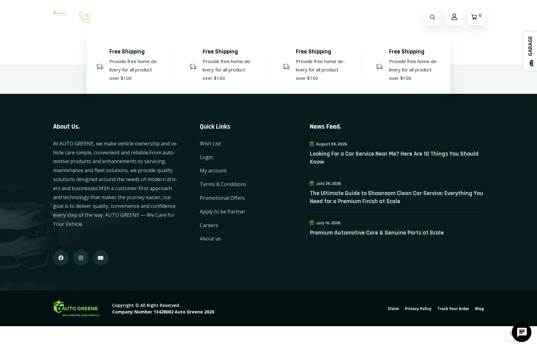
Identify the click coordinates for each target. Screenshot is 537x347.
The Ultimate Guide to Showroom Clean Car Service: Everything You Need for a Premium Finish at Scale (396, 197)
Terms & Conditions (223, 184)
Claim (393, 309)
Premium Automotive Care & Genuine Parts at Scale (377, 233)
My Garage (231, 17)
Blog (479, 309)
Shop (171, 17)
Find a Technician (275, 17)
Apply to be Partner (223, 211)
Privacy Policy (418, 309)
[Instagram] (81, 258)
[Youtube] (100, 258)
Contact (199, 17)
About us (210, 238)
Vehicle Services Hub (379, 17)
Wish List (210, 143)
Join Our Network (325, 17)
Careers (209, 225)
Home (147, 17)
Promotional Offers (222, 197)
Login (206, 157)
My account (213, 170)
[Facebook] (61, 258)
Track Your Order (453, 309)
